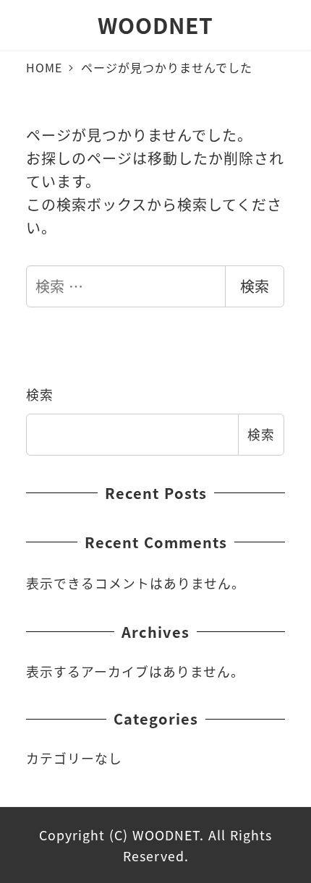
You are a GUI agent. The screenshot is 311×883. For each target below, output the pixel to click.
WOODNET (155, 24)
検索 (254, 286)
